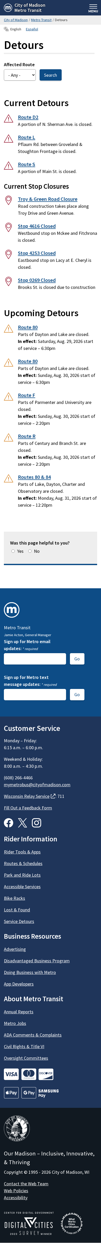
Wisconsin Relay (29, 796)
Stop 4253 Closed (37, 253)
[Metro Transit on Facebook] (8, 822)
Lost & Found (17, 910)
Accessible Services (22, 887)
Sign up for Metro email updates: (27, 644)
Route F (26, 395)
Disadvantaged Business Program (37, 961)
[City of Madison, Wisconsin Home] (17, 1129)
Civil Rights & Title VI (24, 1046)
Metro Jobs (15, 1023)
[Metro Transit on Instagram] (36, 822)
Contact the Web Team (26, 1184)
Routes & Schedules (23, 863)
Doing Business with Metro (30, 972)
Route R (26, 436)
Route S (26, 164)
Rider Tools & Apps (22, 852)
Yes (20, 551)
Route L (26, 137)
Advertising (15, 949)
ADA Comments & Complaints (33, 1035)
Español (32, 29)
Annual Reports (18, 1012)
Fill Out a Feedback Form (28, 808)
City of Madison (16, 20)
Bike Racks (14, 898)
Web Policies (16, 1191)
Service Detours (19, 921)
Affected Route (19, 64)
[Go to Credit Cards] (50, 1074)
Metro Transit (41, 20)
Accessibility (15, 1198)
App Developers (19, 984)
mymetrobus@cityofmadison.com (37, 785)
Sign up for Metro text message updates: (30, 680)
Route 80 (28, 327)
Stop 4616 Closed (37, 226)
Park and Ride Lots (22, 875)
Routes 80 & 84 (34, 477)
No (37, 551)
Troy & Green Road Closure (47, 199)
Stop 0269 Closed (37, 280)
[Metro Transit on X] (22, 822)
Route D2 (28, 117)
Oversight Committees (26, 1058)
